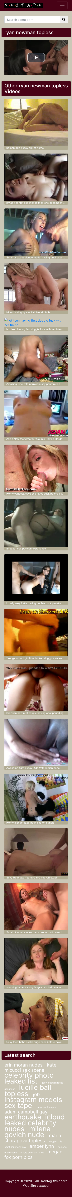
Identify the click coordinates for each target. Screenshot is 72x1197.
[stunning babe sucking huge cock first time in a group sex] (36, 961)
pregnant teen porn (47, 1107)
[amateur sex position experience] (36, 523)
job (36, 1094)
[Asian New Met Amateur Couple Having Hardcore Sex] (36, 413)
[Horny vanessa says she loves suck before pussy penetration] (36, 468)
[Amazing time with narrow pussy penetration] (36, 358)
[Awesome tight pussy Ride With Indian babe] (36, 742)
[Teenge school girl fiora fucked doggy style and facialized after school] (36, 632)
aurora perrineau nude (32, 1152)
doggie (52, 1141)
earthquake (22, 1117)
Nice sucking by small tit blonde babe (28, 312)
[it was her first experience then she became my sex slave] (36, 177)
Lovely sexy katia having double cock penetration (36, 603)
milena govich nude (27, 1132)
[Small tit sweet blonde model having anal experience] (36, 232)
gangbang (9, 1089)
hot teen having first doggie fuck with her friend (34, 329)
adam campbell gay (25, 1112)
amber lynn (42, 1146)
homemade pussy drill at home (25, 147)
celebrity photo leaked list (29, 1078)
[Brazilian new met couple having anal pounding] (36, 687)
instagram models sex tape (33, 1102)
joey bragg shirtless (52, 1082)
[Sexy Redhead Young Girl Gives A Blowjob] (36, 852)
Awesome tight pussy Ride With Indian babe (33, 767)
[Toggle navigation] (62, 5)
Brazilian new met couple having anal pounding (35, 712)
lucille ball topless (27, 1090)
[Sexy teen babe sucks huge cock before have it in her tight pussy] (36, 1016)
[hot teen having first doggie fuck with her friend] (36, 322)
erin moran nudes (24, 1065)
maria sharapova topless (32, 1138)
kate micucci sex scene (30, 1067)
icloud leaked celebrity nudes (34, 1123)
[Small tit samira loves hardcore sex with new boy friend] (36, 907)
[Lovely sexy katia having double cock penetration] (36, 578)
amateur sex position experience (26, 548)
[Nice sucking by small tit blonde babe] (36, 287)
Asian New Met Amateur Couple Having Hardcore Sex (39, 438)
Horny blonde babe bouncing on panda (30, 822)
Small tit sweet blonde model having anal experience (38, 257)
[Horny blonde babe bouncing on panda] (36, 797)
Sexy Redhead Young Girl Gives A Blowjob (32, 877)
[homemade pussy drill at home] (36, 122)
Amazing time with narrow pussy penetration (33, 383)
